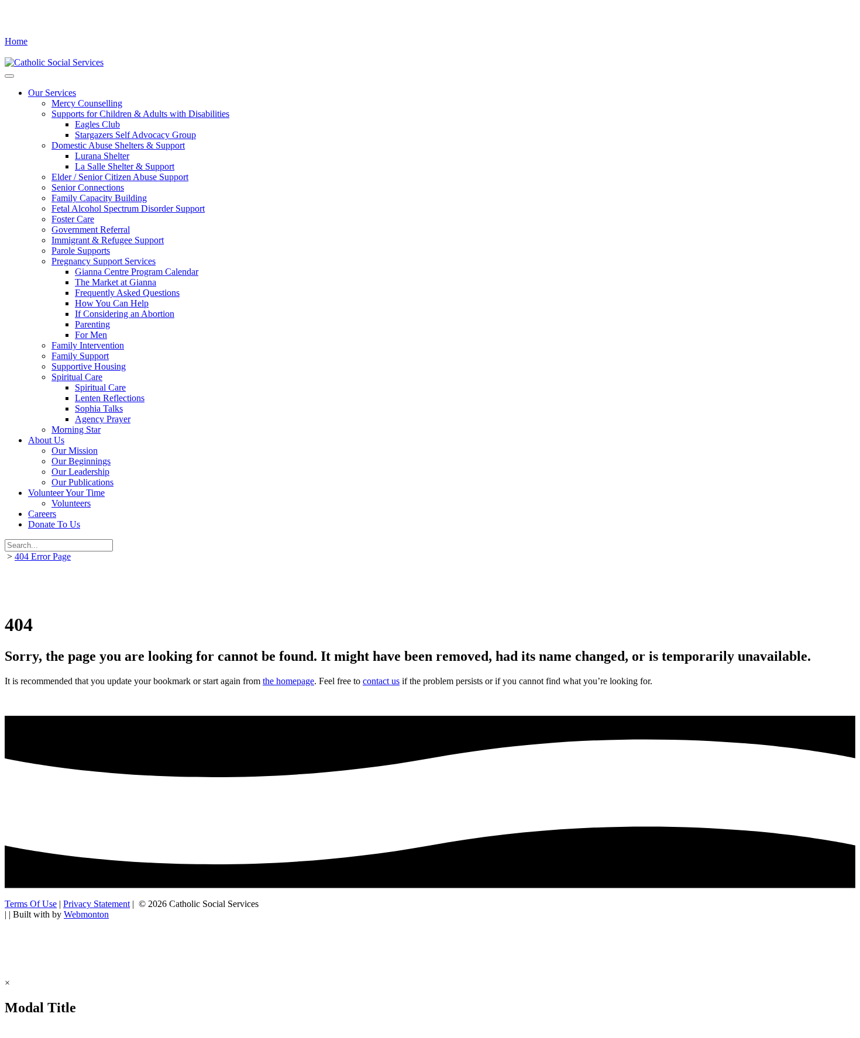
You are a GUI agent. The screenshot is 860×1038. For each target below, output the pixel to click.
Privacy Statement (96, 904)
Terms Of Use (31, 904)
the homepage (288, 681)
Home (16, 41)
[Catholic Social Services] (54, 62)
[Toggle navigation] (9, 76)
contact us (381, 681)
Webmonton (86, 914)
